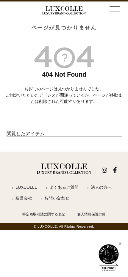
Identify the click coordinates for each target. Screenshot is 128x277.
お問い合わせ (56, 198)
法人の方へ (101, 187)
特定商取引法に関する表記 (43, 214)
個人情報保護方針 (91, 214)
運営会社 (23, 198)
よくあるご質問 (64, 187)
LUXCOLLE (26, 187)
